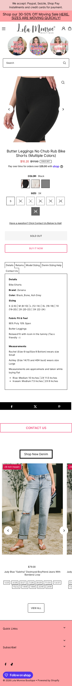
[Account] (63, 28)
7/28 (31, 582)
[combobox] (36, 63)
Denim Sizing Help (51, 265)
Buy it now (36, 248)
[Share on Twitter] (35, 406)
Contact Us (12, 270)
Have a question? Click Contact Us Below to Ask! (35, 223)
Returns (20, 265)
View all (36, 608)
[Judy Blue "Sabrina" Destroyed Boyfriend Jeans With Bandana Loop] (32, 508)
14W (24, 586)
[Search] (64, 63)
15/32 (16, 586)
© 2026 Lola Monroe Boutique (19, 680)
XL (40, 201)
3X (35, 211)
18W (33, 586)
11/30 (48, 582)
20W (40, 586)
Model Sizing (33, 265)
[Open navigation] (8, 28)
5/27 (23, 582)
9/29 (39, 582)
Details (9, 265)
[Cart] (69, 28)
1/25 (6, 582)
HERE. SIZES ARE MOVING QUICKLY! (40, 16)
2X (60, 201)
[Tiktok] (12, 664)
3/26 (14, 582)
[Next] (63, 109)
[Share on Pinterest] (59, 406)
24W (49, 586)
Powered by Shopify (48, 680)
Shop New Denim (36, 454)
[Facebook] (5, 664)
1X (50, 201)
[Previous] (9, 109)
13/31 (57, 582)
